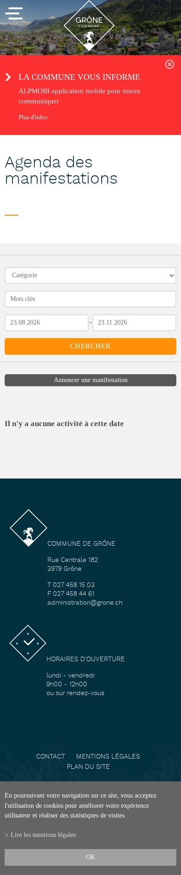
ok (90, 857)
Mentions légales (108, 757)
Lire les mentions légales (43, 834)
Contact (50, 757)
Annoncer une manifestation (91, 380)
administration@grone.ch (85, 603)
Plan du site (88, 767)
